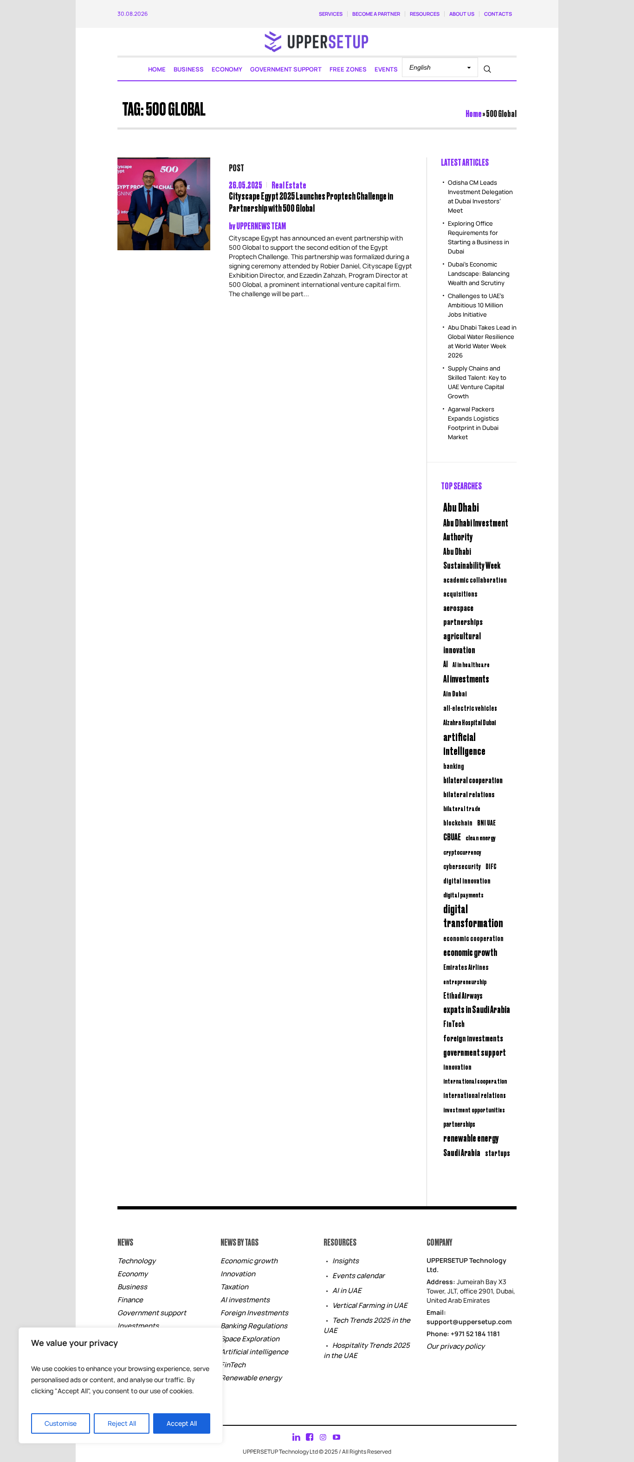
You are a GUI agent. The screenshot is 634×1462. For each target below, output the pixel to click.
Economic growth (249, 1261)
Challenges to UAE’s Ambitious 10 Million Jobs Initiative (476, 305)
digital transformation (473, 915)
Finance (130, 1300)
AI (445, 663)
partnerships (459, 1123)
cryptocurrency (462, 851)
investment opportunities (474, 1109)
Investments (138, 1326)
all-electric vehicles (470, 707)
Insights (345, 1261)
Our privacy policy (456, 1346)
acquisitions (460, 593)
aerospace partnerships (463, 614)
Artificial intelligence (254, 1352)
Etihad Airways (463, 995)
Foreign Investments (254, 1313)
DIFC (491, 866)
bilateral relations (469, 794)
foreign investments (473, 1037)
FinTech (454, 1024)
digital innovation (467, 880)
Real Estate (289, 184)
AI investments (466, 678)
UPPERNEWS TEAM (261, 225)
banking (453, 765)
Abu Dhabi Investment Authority (475, 529)
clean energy (481, 837)
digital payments (463, 894)
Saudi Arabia (461, 1152)
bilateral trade (461, 808)
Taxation (234, 1287)
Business (132, 1287)
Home (474, 113)
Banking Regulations (253, 1326)
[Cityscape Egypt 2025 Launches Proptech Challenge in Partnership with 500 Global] (163, 203)
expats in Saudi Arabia (476, 1009)
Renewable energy (251, 1378)
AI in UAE (347, 1290)
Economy (132, 1274)
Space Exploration (249, 1339)
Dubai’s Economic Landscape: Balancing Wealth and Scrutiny (479, 273)
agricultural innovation (462, 642)
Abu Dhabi (461, 506)
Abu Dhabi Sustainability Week (471, 558)
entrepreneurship (464, 981)
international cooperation (475, 1081)
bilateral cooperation (473, 779)
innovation (457, 1066)
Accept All (182, 1423)
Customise (61, 1423)
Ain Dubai (455, 693)
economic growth (470, 952)
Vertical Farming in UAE (370, 1305)
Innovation (237, 1274)
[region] (121, 1385)
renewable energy (471, 1137)
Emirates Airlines (466, 966)
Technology (136, 1261)
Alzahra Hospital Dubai (469, 722)
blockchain (457, 822)
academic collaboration (475, 579)
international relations (474, 1095)
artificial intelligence (464, 743)
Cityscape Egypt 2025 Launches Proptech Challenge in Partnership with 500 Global (311, 201)
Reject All (122, 1423)
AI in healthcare (471, 664)
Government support (151, 1313)
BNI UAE (486, 822)
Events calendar (358, 1275)
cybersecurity (462, 866)
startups (497, 1153)
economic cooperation (473, 938)
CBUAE (452, 836)
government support (474, 1052)
